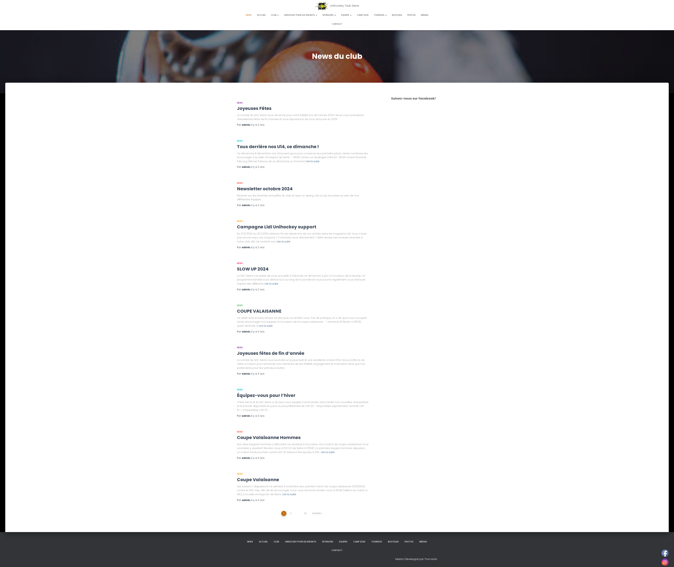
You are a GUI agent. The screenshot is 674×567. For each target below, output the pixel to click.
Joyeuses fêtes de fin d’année (270, 353)
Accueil (261, 15)
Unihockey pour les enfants (299, 15)
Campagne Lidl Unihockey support (276, 227)
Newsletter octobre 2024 (265, 189)
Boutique (397, 15)
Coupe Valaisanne (258, 480)
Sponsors (328, 15)
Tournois (379, 15)
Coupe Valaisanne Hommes (269, 437)
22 (305, 513)
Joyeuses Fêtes (254, 108)
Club (274, 15)
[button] (278, 15)
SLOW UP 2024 (253, 269)
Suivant (316, 513)
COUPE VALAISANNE (259, 311)
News (249, 15)
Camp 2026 (363, 15)
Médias (424, 15)
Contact (337, 23)
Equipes (345, 15)
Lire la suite (312, 161)
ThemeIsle (430, 559)
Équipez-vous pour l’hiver (266, 395)
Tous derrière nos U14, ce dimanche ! (278, 147)
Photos (411, 15)
